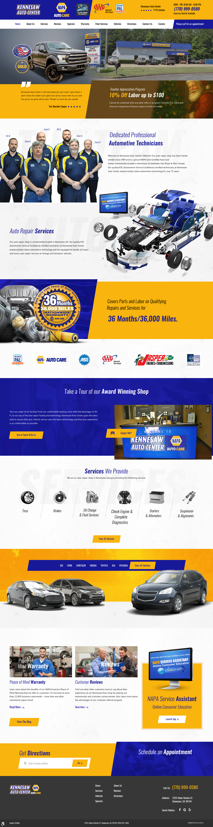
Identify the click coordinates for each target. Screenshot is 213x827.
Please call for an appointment (190, 24)
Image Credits (15, 823)
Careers (161, 24)
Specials (71, 24)
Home (17, 24)
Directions (131, 24)
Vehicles (117, 24)
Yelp (189, 810)
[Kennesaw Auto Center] (28, 9)
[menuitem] (17, 24)
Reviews (57, 24)
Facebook (179, 810)
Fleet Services (101, 24)
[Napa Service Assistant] (120, 205)
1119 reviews (159, 10)
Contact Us (147, 24)
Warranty (85, 24)
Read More (15, 707)
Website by (195, 823)
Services (44, 24)
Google (184, 810)
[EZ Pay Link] (82, 10)
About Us (30, 24)
